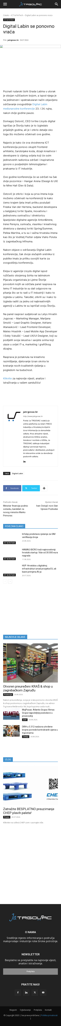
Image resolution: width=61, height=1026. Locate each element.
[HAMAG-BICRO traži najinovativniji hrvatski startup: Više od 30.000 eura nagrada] (11, 554)
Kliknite (8, 378)
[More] (44, 488)
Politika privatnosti (49, 1015)
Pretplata (31, 971)
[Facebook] (18, 992)
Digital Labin (17, 473)
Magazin (13, 1010)
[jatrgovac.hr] (14, 436)
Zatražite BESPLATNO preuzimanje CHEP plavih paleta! (28, 811)
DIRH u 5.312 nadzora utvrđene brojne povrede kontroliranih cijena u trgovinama (40, 729)
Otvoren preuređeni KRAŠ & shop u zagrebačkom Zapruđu (28, 688)
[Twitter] (35, 992)
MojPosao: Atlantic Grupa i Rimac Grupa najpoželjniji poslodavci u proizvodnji (38, 712)
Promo (6, 817)
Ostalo (6, 15)
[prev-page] (5, 581)
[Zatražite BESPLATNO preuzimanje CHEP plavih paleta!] (30, 785)
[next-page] (10, 581)
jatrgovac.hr (13, 40)
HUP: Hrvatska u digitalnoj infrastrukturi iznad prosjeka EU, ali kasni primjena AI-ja (39, 568)
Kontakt (48, 1010)
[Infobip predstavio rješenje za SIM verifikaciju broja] (11, 538)
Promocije (8, 694)
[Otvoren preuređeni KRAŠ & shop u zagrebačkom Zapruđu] (30, 663)
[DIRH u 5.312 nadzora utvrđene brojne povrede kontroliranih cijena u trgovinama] (11, 731)
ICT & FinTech (17, 15)
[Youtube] (43, 992)
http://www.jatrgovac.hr (33, 416)
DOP (25, 720)
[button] (5, 4)
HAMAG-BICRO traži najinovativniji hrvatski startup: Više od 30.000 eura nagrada (40, 552)
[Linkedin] (24, 461)
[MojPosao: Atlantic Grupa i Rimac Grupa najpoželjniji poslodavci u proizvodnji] (11, 714)
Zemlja (25, 737)
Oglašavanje (25, 1010)
